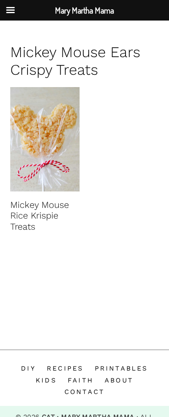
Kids (46, 380)
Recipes (65, 368)
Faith (81, 380)
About (119, 380)
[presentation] (45, 139)
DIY (28, 368)
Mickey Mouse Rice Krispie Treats (39, 216)
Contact (84, 392)
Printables (121, 368)
